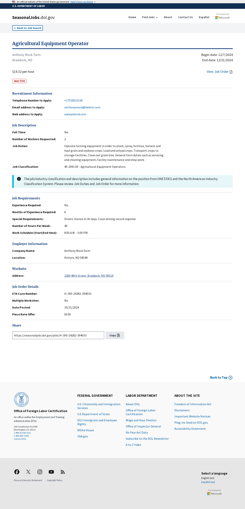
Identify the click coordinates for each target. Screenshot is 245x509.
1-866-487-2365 (21, 435)
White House (85, 430)
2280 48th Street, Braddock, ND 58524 (88, 275)
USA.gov (82, 436)
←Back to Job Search (27, 28)
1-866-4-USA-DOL (22, 432)
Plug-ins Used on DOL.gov (191, 422)
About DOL (133, 404)
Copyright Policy (54, 480)
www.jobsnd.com (75, 114)
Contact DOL (20, 438)
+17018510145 (73, 100)
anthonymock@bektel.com (82, 107)
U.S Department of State (93, 414)
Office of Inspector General (143, 426)
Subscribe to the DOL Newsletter (147, 438)
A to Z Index (133, 445)
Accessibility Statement (190, 428)
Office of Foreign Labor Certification (141, 412)
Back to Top (218, 377)
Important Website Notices (192, 416)
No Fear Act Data (137, 432)
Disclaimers (182, 410)
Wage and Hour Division (141, 420)
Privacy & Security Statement (28, 480)
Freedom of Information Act (193, 404)
